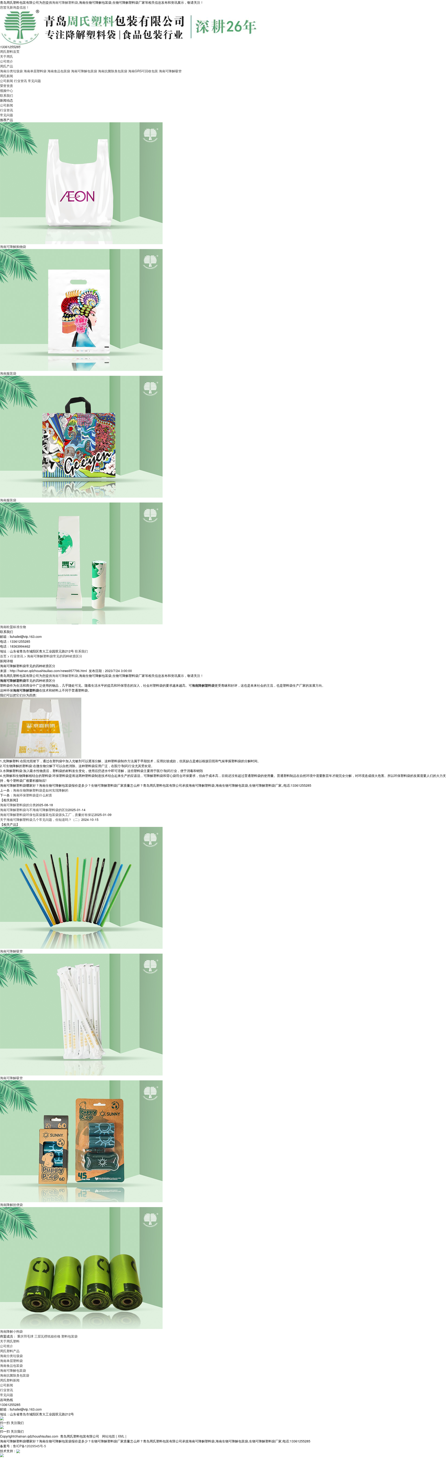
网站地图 (108, 1436)
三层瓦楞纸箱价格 (47, 1336)
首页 (3, 656)
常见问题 (34, 80)
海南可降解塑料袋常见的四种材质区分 (54, 656)
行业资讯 (20, 80)
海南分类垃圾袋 (11, 71)
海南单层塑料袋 (35, 71)
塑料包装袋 (69, 1336)
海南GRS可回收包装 (143, 71)
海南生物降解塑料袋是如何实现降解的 (40, 790)
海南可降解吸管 (170, 71)
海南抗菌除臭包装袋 (112, 71)
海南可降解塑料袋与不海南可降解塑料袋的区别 (34, 809)
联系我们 (6, 95)
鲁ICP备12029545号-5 (29, 1446)
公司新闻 (6, 80)
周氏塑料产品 (10, 1350)
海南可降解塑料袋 (65, 2)
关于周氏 (6, 56)
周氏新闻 (6, 75)
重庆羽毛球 (25, 1336)
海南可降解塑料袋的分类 (18, 804)
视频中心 (6, 90)
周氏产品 (6, 66)
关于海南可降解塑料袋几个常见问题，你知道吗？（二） (40, 819)
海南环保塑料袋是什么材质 (32, 795)
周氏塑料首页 (10, 51)
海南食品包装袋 (58, 71)
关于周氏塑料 (10, 1341)
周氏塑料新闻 (10, 1380)
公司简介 (6, 61)
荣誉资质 (6, 85)
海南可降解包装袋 (84, 71)
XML (121, 1436)
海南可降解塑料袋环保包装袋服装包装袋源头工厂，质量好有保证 (47, 814)
